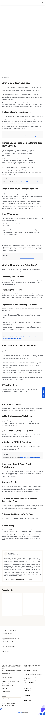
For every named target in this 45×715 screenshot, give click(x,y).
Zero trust (4, 471)
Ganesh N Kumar (11, 553)
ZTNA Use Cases (6, 651)
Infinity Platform (27, 690)
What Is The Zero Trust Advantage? (9, 646)
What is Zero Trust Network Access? (9, 641)
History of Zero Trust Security (32, 607)
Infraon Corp (20, 712)
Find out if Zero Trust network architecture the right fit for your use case (11, 608)
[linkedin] (5, 705)
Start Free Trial (43, 393)
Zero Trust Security (8, 605)
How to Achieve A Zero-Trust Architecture (10, 653)
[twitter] (7, 705)
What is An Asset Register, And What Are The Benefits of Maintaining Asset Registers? (11, 672)
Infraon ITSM (27, 695)
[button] (42, 2)
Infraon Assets (27, 693)
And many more (27, 700)
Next (24, 619)
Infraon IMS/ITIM (28, 697)
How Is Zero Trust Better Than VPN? (9, 648)
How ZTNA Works (6, 644)
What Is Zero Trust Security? (7, 633)
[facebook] (2, 705)
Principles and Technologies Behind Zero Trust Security (11, 639)
